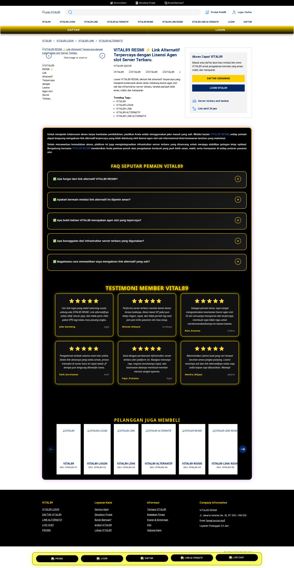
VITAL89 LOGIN (67, 22)
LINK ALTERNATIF (52, 519)
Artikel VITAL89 (103, 525)
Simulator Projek (103, 514)
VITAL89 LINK (91, 22)
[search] (133, 12)
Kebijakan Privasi (156, 514)
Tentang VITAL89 (156, 509)
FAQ (149, 525)
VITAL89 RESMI (145, 22)
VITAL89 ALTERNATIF (118, 22)
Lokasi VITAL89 (103, 530)
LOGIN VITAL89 (218, 87)
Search (69, 12)
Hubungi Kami (154, 530)
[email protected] (215, 520)
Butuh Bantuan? (103, 519)
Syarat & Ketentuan (157, 519)
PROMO (46, 530)
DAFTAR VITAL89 (51, 514)
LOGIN (231, 22)
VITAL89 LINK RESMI (172, 22)
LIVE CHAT (48, 525)
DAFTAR (248, 22)
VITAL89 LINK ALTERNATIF (205, 22)
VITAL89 (46, 22)
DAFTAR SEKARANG (218, 78)
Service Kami (102, 509)
